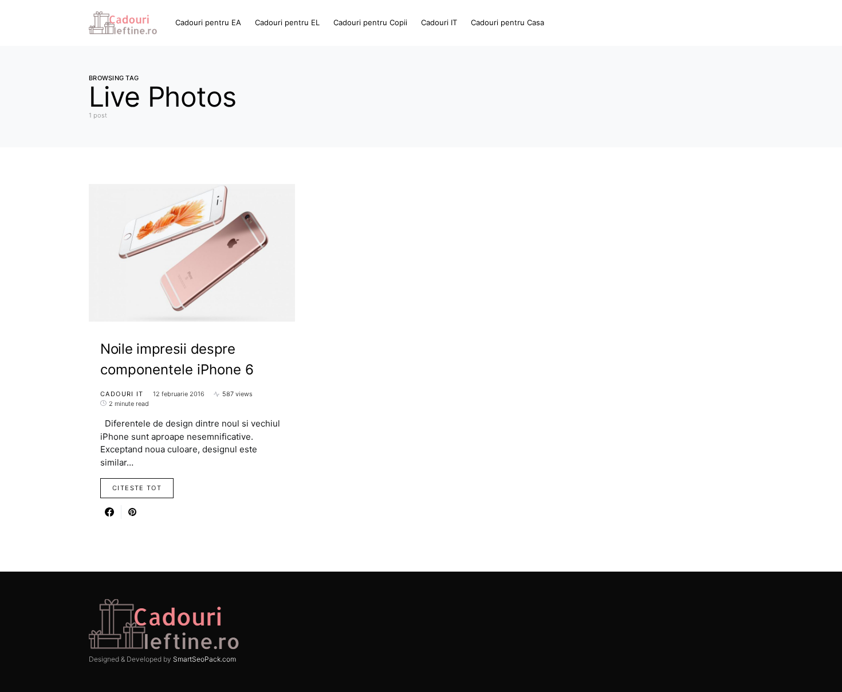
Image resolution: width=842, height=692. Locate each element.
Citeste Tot (137, 488)
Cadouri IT (122, 394)
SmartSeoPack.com (204, 659)
